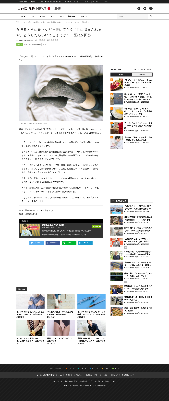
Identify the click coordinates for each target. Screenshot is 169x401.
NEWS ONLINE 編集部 (26, 40)
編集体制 (89, 375)
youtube (151, 8)
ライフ (61, 16)
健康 (44, 44)
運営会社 (69, 375)
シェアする (53, 243)
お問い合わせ (115, 375)
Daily (121, 74)
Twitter (144, 8)
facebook (138, 8)
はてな (85, 243)
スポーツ (43, 16)
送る (69, 243)
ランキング (83, 16)
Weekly (142, 74)
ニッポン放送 (22, 2)
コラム (52, 16)
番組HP (96, 226)
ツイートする (36, 243)
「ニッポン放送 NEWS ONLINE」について (49, 375)
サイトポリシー (79, 375)
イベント (105, 2)
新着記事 (71, 16)
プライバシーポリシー (101, 375)
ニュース (32, 16)
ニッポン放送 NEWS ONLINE (43, 8)
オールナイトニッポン (72, 2)
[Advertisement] (131, 44)
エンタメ (21, 16)
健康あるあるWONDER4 (32, 44)
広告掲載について (128, 375)
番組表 (33, 2)
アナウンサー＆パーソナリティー (50, 2)
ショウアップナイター (91, 2)
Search (151, 16)
